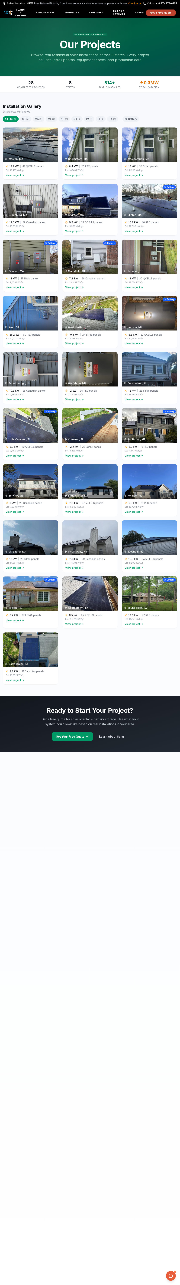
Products (72, 12)
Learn (139, 12)
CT (25, 118)
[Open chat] (171, 1276)
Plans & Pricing (20, 12)
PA (89, 118)
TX (112, 118)
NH (64, 118)
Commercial (45, 12)
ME (51, 118)
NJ (77, 118)
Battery (132, 118)
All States (11, 118)
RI (101, 118)
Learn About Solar (111, 736)
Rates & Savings (119, 12)
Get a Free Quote (161, 12)
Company (96, 12)
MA (38, 118)
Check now (134, 3)
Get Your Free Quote (70, 736)
